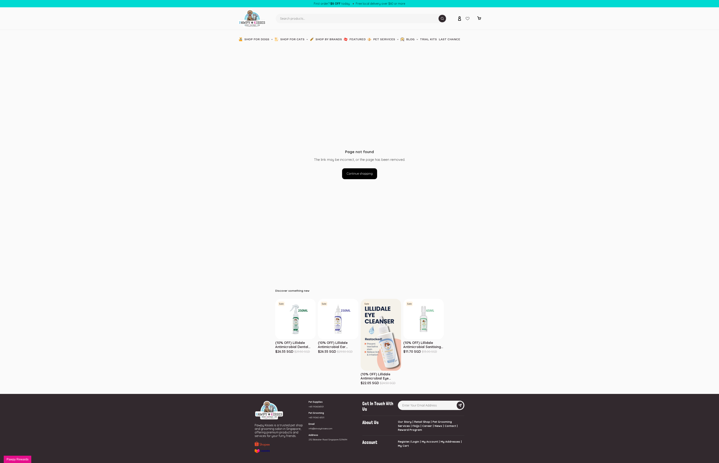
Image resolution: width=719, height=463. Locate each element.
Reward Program (410, 430)
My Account (430, 441)
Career (427, 426)
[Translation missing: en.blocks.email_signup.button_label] (460, 405)
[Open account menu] (459, 18)
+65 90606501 (316, 406)
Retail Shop (422, 421)
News (438, 426)
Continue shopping (360, 173)
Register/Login (408, 441)
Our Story (405, 421)
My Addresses (450, 441)
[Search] (442, 18)
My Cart (403, 445)
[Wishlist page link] (467, 18)
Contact (450, 426)
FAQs (416, 426)
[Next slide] (443, 319)
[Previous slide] (404, 319)
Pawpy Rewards (17, 459)
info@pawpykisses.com (320, 428)
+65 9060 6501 (316, 417)
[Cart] (479, 19)
